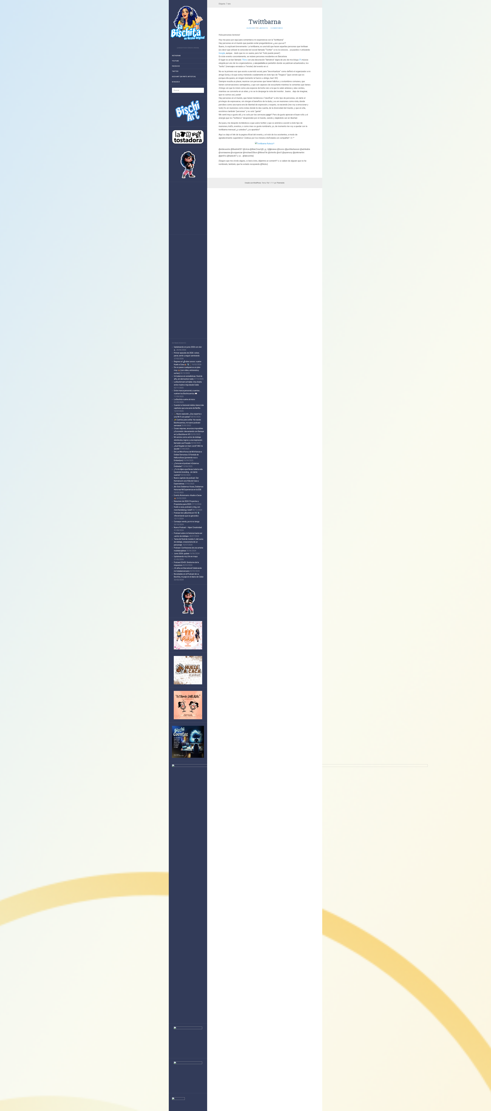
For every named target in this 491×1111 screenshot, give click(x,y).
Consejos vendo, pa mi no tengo (186, 522)
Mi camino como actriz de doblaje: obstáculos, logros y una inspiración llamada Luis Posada (188, 440)
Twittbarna (264, 22)
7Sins (244, 60)
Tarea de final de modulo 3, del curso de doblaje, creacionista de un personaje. (188, 542)
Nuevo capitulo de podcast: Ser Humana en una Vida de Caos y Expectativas (186, 481)
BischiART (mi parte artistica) (184, 77)
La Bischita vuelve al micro (184, 399)
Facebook (176, 66)
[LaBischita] (188, 24)
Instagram (176, 56)
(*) (300, 60)
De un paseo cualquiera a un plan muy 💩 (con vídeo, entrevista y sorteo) (187, 370)
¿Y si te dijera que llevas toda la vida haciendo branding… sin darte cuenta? (188, 472)
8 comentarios (277, 28)
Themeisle (280, 183)
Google (222, 53)
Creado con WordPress (253, 183)
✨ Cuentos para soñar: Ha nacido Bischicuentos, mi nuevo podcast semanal (187, 423)
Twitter (175, 71)
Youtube (175, 61)
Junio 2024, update (181, 553)
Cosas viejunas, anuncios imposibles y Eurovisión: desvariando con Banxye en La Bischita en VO (189, 431)
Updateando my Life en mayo (186, 556)
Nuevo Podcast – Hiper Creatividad (188, 527)
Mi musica (176, 82)
